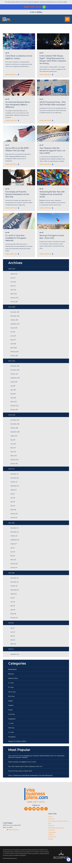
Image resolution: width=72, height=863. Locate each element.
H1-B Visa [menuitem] (11, 714)
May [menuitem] (13, 286)
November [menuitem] (15, 316)
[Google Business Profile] (38, 809)
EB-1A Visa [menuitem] (12, 692)
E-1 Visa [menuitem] (11, 683)
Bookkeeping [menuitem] (12, 669)
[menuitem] (58, 817)
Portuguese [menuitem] (12, 737)
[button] (68, 859)
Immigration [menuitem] (12, 719)
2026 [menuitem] (11, 269)
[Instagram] (30, 809)
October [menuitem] (14, 320)
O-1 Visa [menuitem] (11, 732)
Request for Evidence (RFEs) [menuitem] (17, 741)
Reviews (50, 839)
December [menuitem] (15, 312)
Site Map (50, 834)
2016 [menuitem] (10, 649)
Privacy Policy (52, 837)
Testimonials (52, 832)
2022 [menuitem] (11, 469)
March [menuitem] (14, 293)
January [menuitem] (14, 301)
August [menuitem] (14, 274)
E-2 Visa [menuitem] (11, 687)
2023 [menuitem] (11, 415)
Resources (51, 825)
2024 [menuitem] (11, 361)
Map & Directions (14, 829)
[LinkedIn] (42, 809)
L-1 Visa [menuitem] (10, 723)
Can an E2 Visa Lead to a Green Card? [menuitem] (20, 771)
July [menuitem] (13, 278)
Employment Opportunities (56, 828)
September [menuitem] (15, 324)
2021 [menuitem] (11, 523)
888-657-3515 (33, 7)
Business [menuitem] (11, 674)
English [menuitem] (10, 701)
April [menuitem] (13, 290)
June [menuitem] (13, 282)
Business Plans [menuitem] (13, 678)
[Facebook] (26, 809)
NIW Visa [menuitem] (11, 728)
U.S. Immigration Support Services (58, 821)
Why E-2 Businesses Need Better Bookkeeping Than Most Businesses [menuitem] (30, 775)
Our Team (51, 819)
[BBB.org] (46, 809)
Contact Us (51, 830)
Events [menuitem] (10, 710)
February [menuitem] (14, 297)
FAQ (49, 823)
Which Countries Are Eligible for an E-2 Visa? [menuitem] (22, 762)
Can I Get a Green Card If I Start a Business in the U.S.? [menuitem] (25, 766)
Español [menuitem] (10, 705)
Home (50, 816)
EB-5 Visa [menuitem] (11, 696)
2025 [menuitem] (11, 307)
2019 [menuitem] (10, 623)
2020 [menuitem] (11, 573)
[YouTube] (34, 809)
